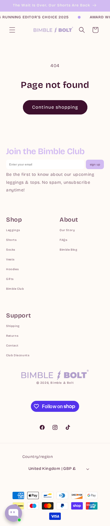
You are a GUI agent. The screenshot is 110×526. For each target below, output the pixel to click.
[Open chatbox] (13, 513)
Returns (12, 336)
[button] (12, 30)
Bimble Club (15, 289)
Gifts (10, 279)
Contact (12, 345)
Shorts (11, 240)
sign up (95, 164)
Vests (10, 259)
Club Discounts (17, 355)
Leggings (13, 230)
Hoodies (12, 269)
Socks (10, 250)
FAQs (63, 240)
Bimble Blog (69, 250)
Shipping (13, 326)
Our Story (67, 230)
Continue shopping (55, 107)
